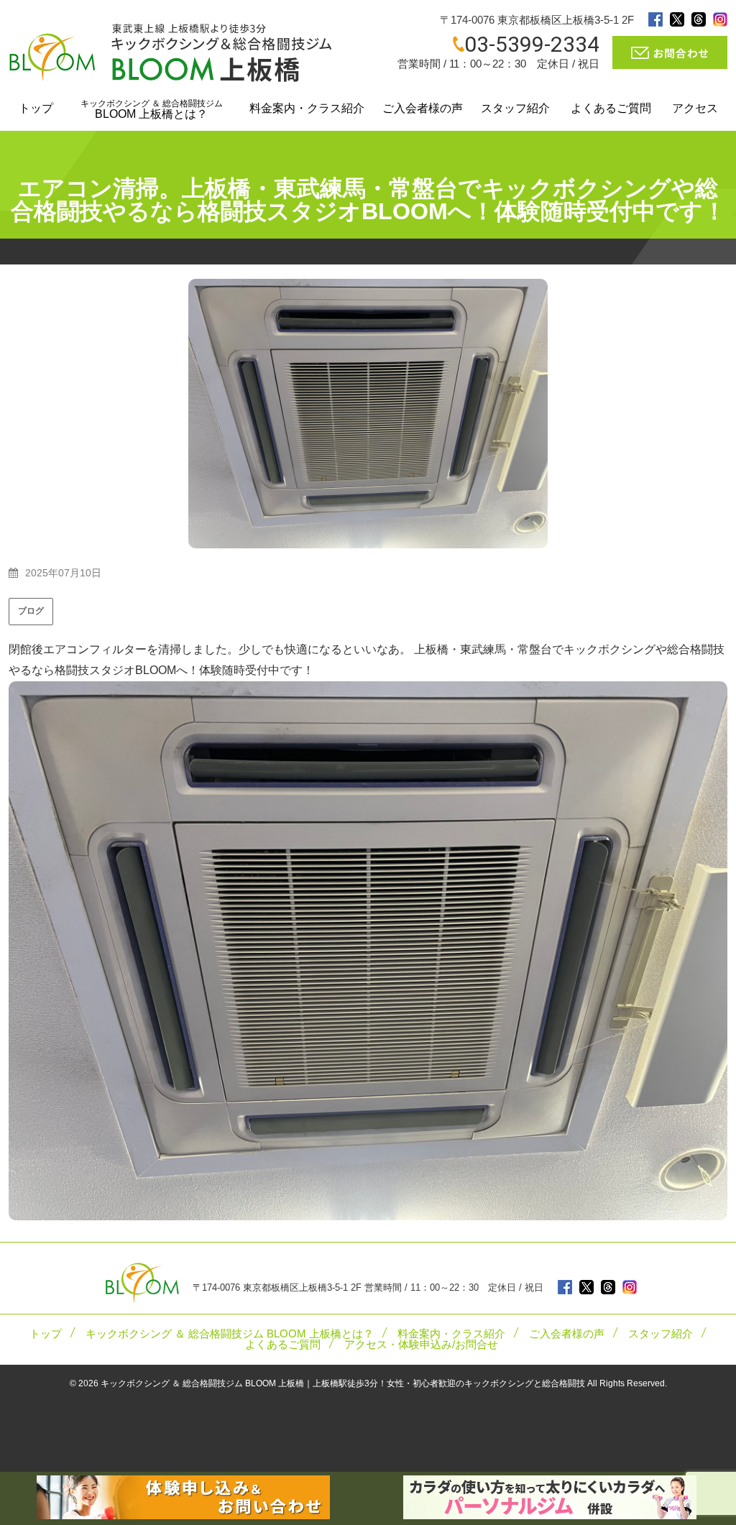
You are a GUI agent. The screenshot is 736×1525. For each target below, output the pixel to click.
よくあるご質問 (611, 108)
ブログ (31, 611)
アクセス (695, 108)
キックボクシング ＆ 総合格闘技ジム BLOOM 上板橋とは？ (230, 1334)
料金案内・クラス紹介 (306, 108)
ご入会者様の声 (422, 108)
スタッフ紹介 (515, 108)
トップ (36, 108)
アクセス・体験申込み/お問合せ (421, 1344)
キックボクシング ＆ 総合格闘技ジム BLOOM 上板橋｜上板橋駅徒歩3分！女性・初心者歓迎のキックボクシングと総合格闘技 (343, 1383)
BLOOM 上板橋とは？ (151, 109)
